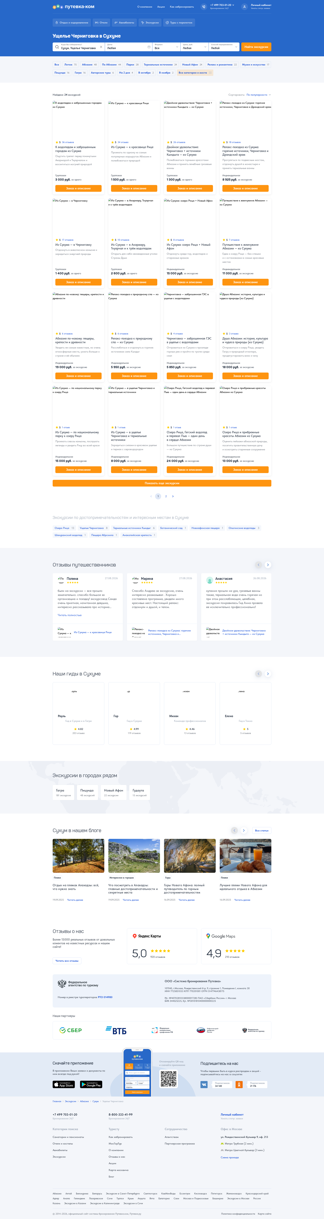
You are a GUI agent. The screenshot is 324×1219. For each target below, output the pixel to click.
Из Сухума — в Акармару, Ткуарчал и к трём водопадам (131, 246)
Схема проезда (230, 1157)
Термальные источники (158, 64)
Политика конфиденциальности (238, 1213)
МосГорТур (115, 1143)
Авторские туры (101, 72)
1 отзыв (66, 427)
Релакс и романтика (220, 64)
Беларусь (97, 1193)
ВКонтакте (206, 1083)
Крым (131, 1198)
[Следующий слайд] (268, 564)
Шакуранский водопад (70, 535)
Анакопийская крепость (139, 535)
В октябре (144, 72)
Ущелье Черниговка (93, 528)
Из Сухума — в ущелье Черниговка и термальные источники (129, 436)
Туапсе (120, 1198)
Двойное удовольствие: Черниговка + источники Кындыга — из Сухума (184, 150)
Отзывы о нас (117, 1156)
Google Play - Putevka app (167, 1073)
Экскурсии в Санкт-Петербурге (123, 1193)
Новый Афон (190, 64)
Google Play (87, 1082)
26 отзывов (179, 142)
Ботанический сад (173, 528)
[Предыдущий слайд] (258, 564)
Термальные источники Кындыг (134, 528)
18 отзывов (235, 142)
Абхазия (87, 64)
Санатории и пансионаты (68, 1137)
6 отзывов (67, 333)
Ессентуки (185, 1193)
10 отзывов (123, 239)
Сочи (110, 1198)
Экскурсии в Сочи (133, 1203)
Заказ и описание (78, 188)
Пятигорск (216, 1193)
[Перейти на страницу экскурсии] (78, 119)
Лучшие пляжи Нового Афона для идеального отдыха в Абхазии (243, 887)
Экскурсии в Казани (75, 1203)
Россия (257, 1198)
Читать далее (75, 899)
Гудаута (138, 790)
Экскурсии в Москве (238, 1198)
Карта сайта (264, 1213)
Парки (130, 64)
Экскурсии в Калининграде (104, 1203)
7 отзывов (234, 239)
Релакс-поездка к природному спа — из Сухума (131, 340)
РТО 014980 (105, 997)
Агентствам (172, 1137)
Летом (68, 64)
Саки (176, 1198)
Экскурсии (59, 1156)
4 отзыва (178, 333)
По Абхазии (109, 64)
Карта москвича (118, 1170)
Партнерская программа (180, 1143)
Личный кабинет (232, 1114)
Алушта (141, 1198)
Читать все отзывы (67, 960)
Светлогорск (150, 1193)
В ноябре (164, 72)
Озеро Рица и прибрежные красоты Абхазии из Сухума (241, 434)
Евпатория (164, 1198)
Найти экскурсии (256, 47)
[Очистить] (101, 47)
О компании (144, 6)
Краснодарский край (257, 1193)
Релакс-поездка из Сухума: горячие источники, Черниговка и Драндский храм (245, 150)
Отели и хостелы (63, 1143)
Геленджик (79, 1198)
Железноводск (234, 1193)
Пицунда (60, 72)
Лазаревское (96, 1198)
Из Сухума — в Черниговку (73, 244)
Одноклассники (245, 1083)
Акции (161, 6)
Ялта (152, 1198)
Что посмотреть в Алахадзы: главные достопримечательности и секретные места (133, 888)
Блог (111, 1176)
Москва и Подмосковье (195, 1198)
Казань (56, 1203)
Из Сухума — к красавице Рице (132, 147)
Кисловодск (200, 1193)
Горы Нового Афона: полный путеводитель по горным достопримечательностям (184, 888)
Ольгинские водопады (244, 528)
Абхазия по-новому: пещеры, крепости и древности (74, 340)
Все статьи (261, 830)
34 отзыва (123, 142)
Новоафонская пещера (207, 528)
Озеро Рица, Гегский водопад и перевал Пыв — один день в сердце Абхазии (187, 436)
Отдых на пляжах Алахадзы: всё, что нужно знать (76, 887)
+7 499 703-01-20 (65, 1114)
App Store (58, 1082)
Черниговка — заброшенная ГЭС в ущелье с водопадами (189, 340)
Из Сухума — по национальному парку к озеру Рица (77, 434)
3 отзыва (233, 333)
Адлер (56, 1198)
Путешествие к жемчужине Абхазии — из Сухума (240, 246)
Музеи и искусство (253, 64)
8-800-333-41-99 (121, 1114)
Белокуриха (82, 1193)
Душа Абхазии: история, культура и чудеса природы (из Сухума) (245, 340)
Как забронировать (182, 6)
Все (57, 64)
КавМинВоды (168, 1193)
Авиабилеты (60, 1150)
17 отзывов (67, 239)
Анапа (66, 1198)
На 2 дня (124, 72)
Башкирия (217, 1198)
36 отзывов (68, 142)
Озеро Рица (64, 528)
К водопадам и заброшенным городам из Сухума (75, 149)
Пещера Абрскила (104, 535)
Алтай (68, 1193)
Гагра (78, 72)
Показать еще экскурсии (162, 483)
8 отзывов (178, 239)
